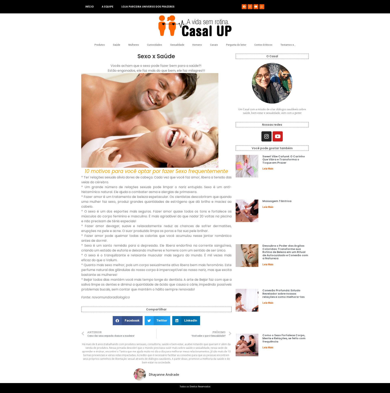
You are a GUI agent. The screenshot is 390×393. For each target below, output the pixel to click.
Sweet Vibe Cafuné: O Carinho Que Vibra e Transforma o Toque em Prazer (283, 159)
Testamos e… (288, 44)
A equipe (107, 6)
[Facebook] (244, 6)
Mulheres (133, 44)
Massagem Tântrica (276, 201)
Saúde (116, 44)
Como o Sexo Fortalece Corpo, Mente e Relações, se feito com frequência (284, 338)
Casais (214, 44)
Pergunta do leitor (236, 44)
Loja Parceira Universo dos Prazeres (147, 6)
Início (89, 6)
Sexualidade (177, 44)
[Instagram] (250, 6)
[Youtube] (256, 6)
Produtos (99, 44)
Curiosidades (154, 44)
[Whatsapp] (261, 6)
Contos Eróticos (263, 44)
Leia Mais (267, 168)
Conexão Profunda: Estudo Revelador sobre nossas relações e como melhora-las (283, 293)
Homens (197, 44)
